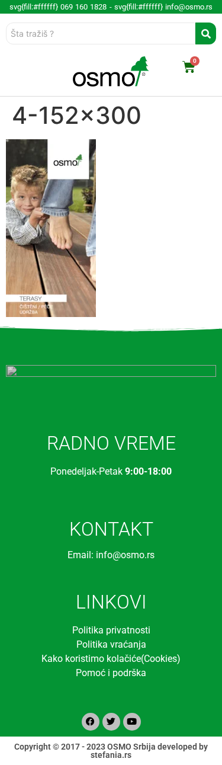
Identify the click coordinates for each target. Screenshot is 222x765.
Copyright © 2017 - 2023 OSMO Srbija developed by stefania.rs (111, 751)
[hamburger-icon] (22, 71)
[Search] (205, 33)
